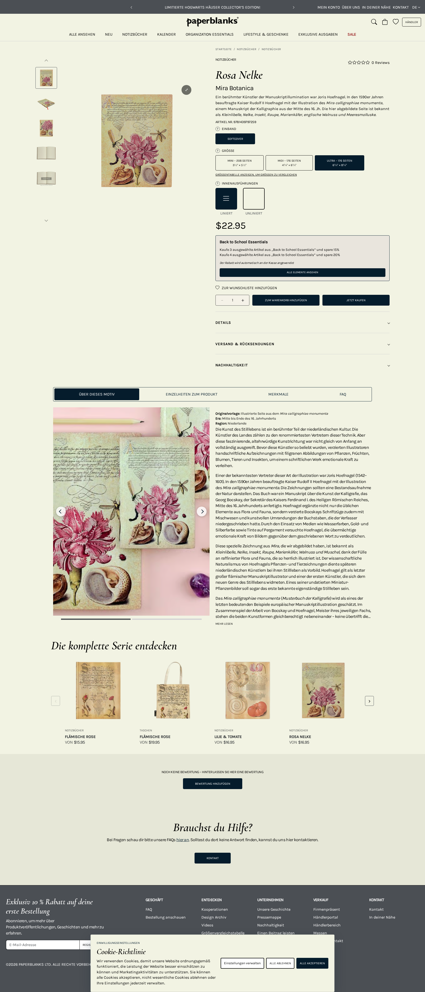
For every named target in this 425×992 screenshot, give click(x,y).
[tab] (96, 394)
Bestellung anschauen (166, 917)
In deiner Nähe (376, 7)
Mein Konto (329, 7)
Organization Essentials (210, 34)
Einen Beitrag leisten (276, 933)
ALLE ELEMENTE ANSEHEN (302, 272)
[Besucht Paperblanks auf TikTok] (363, 968)
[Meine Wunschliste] (395, 22)
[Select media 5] (46, 178)
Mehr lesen (224, 623)
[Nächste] (293, 7)
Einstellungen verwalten (242, 963)
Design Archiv (213, 917)
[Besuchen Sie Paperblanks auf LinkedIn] (386, 968)
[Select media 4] (46, 153)
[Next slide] (202, 511)
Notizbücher (134, 34)
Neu (108, 34)
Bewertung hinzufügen (212, 783)
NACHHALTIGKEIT (231, 365)
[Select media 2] (46, 103)
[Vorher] (131, 7)
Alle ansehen (82, 34)
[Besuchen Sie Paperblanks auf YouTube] (340, 968)
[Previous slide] (61, 511)
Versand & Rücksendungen (244, 344)
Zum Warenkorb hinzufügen (286, 300)
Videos (207, 925)
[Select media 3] (46, 128)
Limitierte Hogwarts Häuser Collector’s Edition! (212, 7)
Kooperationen (214, 909)
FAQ (149, 909)
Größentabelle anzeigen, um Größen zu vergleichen (256, 174)
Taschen (146, 730)
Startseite (223, 49)
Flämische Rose (80, 736)
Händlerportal (325, 917)
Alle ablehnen (280, 963)
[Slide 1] (96, 619)
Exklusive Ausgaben (318, 34)
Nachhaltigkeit (270, 925)
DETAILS (223, 322)
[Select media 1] (46, 78)
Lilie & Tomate (228, 736)
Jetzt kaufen (356, 300)
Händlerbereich (327, 925)
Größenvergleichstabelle (222, 933)
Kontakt (401, 7)
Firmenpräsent (326, 909)
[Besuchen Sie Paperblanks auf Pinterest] (409, 968)
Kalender (166, 34)
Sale (352, 34)
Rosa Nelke (300, 736)
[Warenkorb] (384, 22)
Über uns (351, 7)
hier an (182, 839)
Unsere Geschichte (273, 909)
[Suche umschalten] (374, 22)
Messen (320, 933)
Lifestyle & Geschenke (265, 34)
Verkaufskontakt (328, 940)
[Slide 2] (167, 619)
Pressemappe (269, 917)
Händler (411, 22)
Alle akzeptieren (312, 963)
